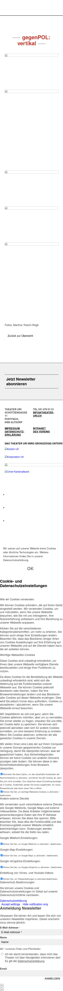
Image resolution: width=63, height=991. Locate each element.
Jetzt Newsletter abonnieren (20, 381)
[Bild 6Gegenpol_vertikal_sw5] (31, 224)
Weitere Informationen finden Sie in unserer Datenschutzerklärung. (25, 556)
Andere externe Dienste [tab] (14, 798)
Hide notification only (35, 904)
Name (3, 937)
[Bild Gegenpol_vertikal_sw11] (31, 282)
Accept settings (10, 904)
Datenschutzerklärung (13, 900)
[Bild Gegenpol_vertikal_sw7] (31, 72)
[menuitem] (55, 9)
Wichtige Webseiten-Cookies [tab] (17, 655)
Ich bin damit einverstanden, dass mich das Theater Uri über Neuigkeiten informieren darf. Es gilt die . (33, 957)
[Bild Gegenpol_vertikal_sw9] (31, 130)
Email (3, 968)
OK (30, 568)
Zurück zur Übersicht (20, 336)
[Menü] (55, 9)
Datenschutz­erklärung (14, 433)
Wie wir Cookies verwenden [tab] (17, 599)
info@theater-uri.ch (43, 414)
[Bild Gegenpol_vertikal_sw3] (31, 188)
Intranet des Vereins (41, 430)
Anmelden (52, 978)
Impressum (12, 428)
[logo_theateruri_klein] (20, 6)
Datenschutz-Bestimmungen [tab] (17, 882)
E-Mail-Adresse (10, 927)
